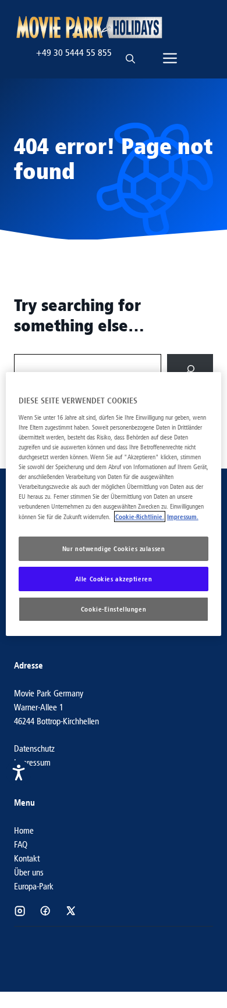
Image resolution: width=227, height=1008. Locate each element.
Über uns (29, 872)
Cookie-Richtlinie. (139, 516)
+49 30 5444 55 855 (74, 52)
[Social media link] (20, 911)
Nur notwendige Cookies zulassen (113, 548)
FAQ (20, 844)
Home (24, 830)
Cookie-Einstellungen (113, 609)
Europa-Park (34, 886)
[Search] (190, 369)
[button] (130, 53)
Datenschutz (34, 748)
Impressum (32, 762)
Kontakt (27, 858)
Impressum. (182, 516)
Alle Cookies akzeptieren (113, 578)
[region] (114, 504)
